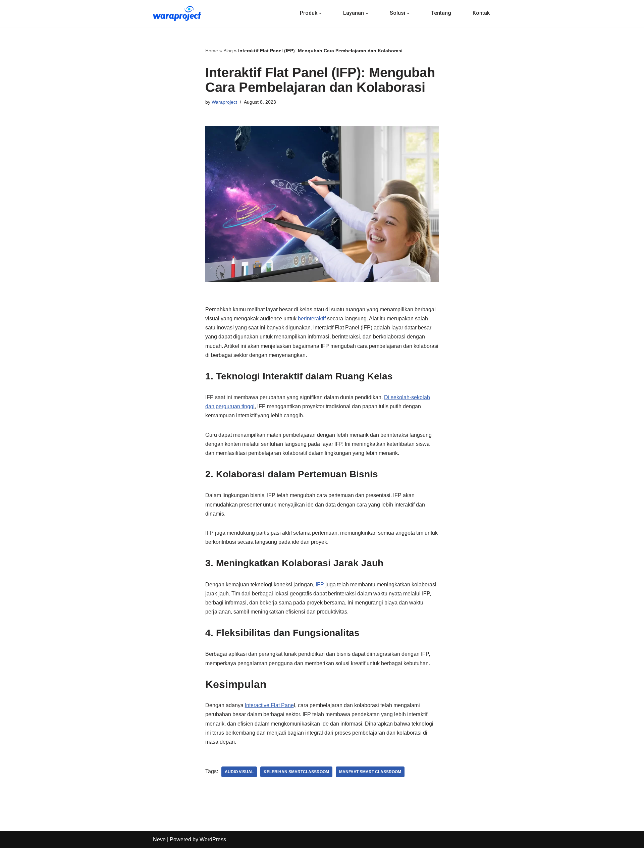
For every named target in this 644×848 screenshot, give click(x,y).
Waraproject (224, 102)
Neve (159, 839)
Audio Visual (239, 772)
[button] (320, 13)
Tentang (441, 13)
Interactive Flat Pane (269, 705)
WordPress (213, 839)
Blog (228, 50)
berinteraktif (312, 318)
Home (211, 50)
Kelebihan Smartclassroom (296, 772)
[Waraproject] (177, 13)
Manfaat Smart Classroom (370, 772)
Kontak (481, 13)
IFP (320, 584)
